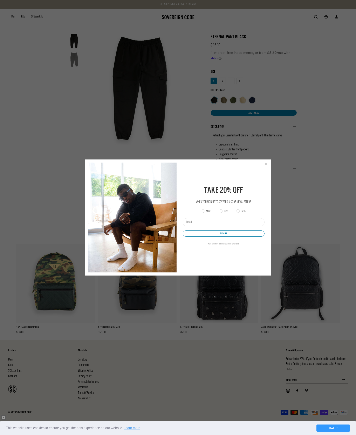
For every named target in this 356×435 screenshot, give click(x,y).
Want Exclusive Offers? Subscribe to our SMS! (223, 244)
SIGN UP (223, 233)
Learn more (132, 428)
